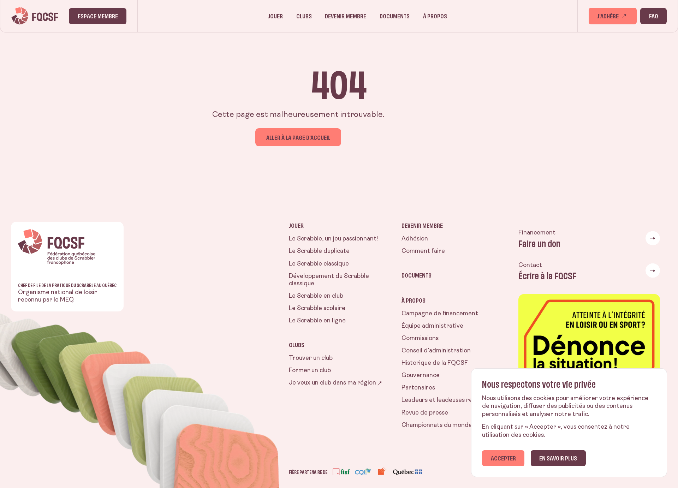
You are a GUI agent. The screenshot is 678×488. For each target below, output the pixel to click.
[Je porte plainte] (589, 350)
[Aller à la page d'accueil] (34, 16)
